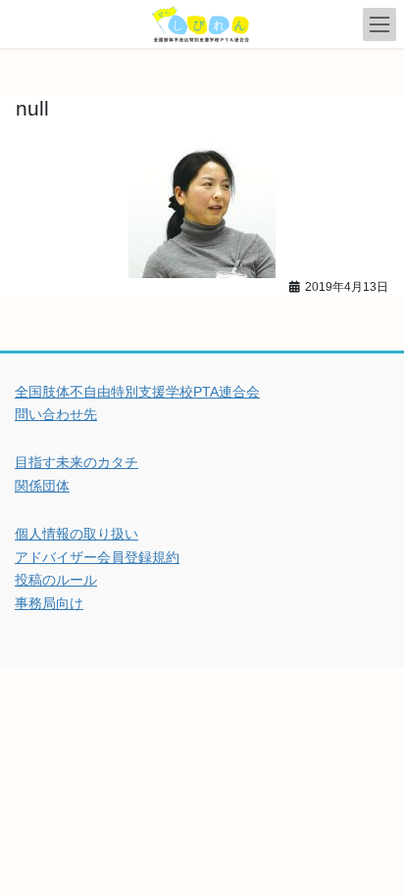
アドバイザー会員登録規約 (97, 557)
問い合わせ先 (56, 414)
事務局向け (49, 603)
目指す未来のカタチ (76, 462)
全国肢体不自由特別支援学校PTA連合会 (137, 392)
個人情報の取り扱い (76, 534)
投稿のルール (56, 580)
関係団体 (42, 486)
